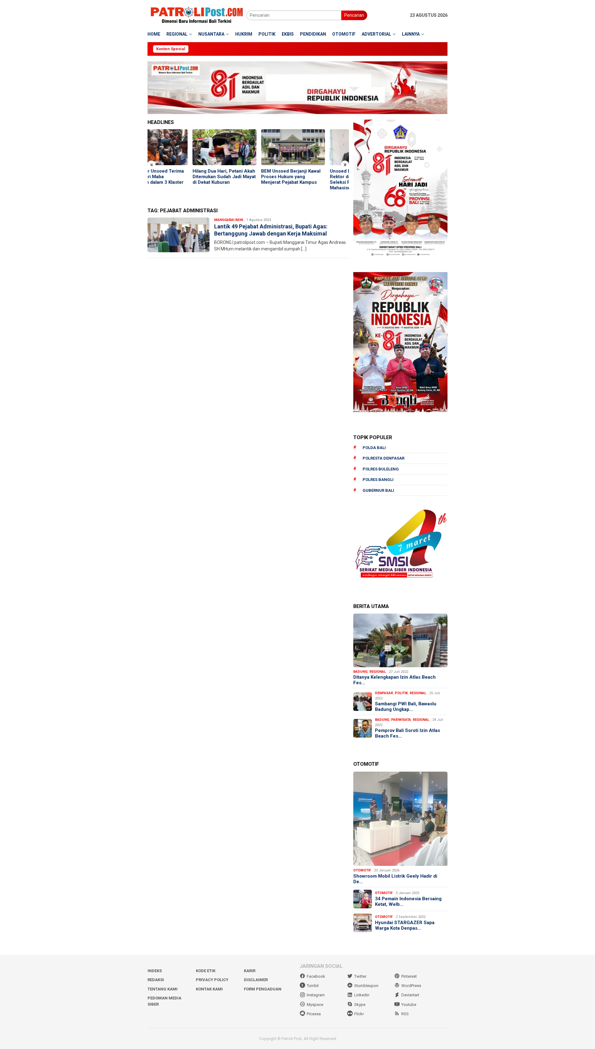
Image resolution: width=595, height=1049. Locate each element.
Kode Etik (205, 970)
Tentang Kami (163, 989)
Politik (401, 693)
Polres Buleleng (381, 469)
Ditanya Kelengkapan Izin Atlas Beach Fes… (394, 679)
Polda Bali (374, 447)
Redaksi (156, 979)
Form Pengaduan (262, 989)
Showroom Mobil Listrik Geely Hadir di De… (395, 878)
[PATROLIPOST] (197, 14)
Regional (377, 672)
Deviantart (410, 995)
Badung (360, 672)
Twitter (360, 976)
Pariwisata (401, 720)
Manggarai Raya (228, 220)
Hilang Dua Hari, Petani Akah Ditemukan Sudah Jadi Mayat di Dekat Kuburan (179, 176)
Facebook (316, 976)
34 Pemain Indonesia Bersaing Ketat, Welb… (408, 901)
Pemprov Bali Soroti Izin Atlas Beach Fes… (407, 733)
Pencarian (354, 15)
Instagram (316, 995)
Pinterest (409, 976)
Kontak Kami (209, 989)
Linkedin (361, 995)
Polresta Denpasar (383, 458)
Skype (359, 1004)
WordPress (411, 985)
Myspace (315, 1004)
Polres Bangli (378, 479)
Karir (249, 970)
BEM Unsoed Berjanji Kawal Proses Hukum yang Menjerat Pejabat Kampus (246, 176)
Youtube (408, 1004)
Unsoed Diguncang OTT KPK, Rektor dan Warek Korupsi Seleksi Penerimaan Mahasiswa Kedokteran (316, 179)
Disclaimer (256, 979)
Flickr (359, 1014)
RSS (405, 1014)
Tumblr (313, 985)
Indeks (155, 970)
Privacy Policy (212, 979)
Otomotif (362, 870)
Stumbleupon (366, 985)
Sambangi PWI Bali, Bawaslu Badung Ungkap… (405, 706)
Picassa (314, 1014)
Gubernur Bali (378, 490)
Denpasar (384, 693)
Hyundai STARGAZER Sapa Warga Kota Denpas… (404, 925)
